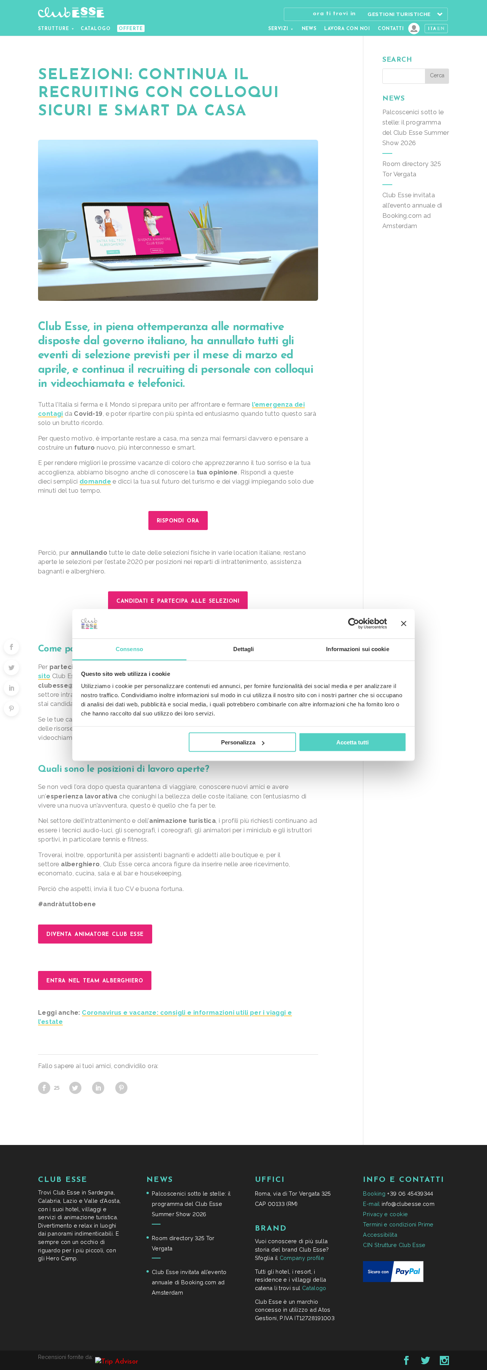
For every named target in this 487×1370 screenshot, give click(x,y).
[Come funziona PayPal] (393, 1280)
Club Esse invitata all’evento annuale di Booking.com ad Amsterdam (189, 1282)
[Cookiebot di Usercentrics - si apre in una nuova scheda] (353, 623)
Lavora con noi (347, 29)
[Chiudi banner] (403, 623)
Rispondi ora (178, 520)
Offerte (131, 29)
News (309, 29)
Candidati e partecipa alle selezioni (177, 601)
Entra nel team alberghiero (94, 980)
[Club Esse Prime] (414, 28)
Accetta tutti (352, 742)
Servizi (278, 29)
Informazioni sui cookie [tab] (357, 648)
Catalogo (96, 29)
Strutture (53, 29)
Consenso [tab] (129, 648)
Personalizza (238, 742)
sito (44, 676)
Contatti (391, 29)
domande (95, 481)
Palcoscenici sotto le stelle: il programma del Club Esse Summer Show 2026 (191, 1203)
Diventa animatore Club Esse (95, 934)
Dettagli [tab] (243, 648)
